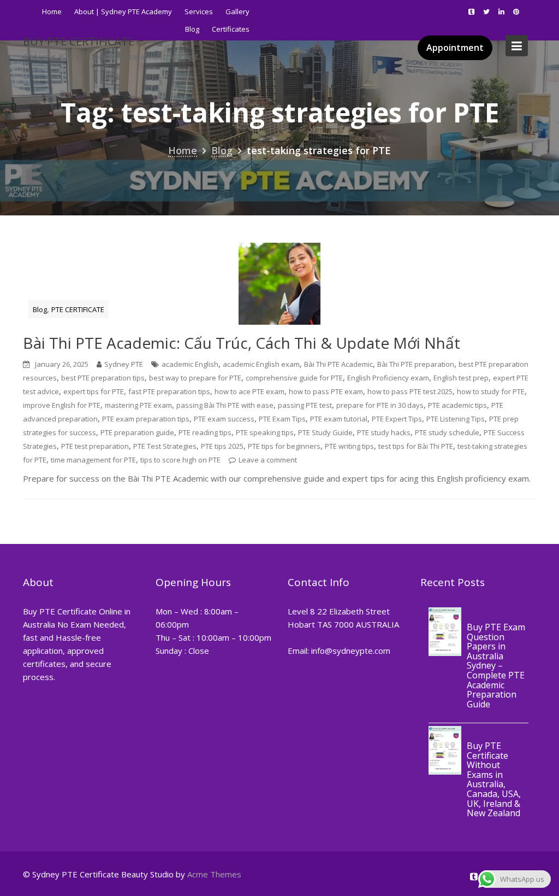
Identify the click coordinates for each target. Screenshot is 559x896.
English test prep (461, 378)
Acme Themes (214, 874)
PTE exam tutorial (338, 419)
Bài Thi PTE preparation (415, 364)
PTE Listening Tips (455, 419)
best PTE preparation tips (103, 378)
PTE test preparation (95, 446)
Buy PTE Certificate (78, 41)
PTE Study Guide (325, 432)
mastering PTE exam (138, 405)
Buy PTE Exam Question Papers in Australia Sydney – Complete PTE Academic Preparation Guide (496, 665)
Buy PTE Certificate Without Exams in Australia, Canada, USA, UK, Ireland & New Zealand (494, 779)
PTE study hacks (384, 432)
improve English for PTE (61, 405)
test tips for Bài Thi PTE (415, 446)
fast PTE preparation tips (169, 391)
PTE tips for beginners (284, 446)
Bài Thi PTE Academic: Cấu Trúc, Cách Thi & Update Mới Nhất (241, 342)
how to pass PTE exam (326, 391)
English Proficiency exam (388, 378)
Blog (40, 309)
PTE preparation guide (137, 432)
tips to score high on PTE (180, 460)
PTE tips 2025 (222, 446)
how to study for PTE (491, 391)
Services (199, 11)
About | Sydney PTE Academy (123, 11)
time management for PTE (93, 460)
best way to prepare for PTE (195, 378)
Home (52, 11)
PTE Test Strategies (165, 446)
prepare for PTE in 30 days (380, 405)
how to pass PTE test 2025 (410, 391)
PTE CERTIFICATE (77, 309)
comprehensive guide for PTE (294, 378)
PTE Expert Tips (397, 419)
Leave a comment (268, 460)
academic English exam (261, 364)
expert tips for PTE (93, 391)
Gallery (237, 11)
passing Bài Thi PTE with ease (224, 405)
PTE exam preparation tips (145, 419)
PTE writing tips (349, 446)
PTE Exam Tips (282, 419)
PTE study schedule (447, 432)
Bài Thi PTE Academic (338, 364)
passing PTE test (305, 405)
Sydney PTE (123, 364)
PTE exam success (224, 419)
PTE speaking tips (265, 432)
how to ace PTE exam (249, 391)
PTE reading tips (205, 432)
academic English (190, 364)
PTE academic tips (457, 405)
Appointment (455, 48)
